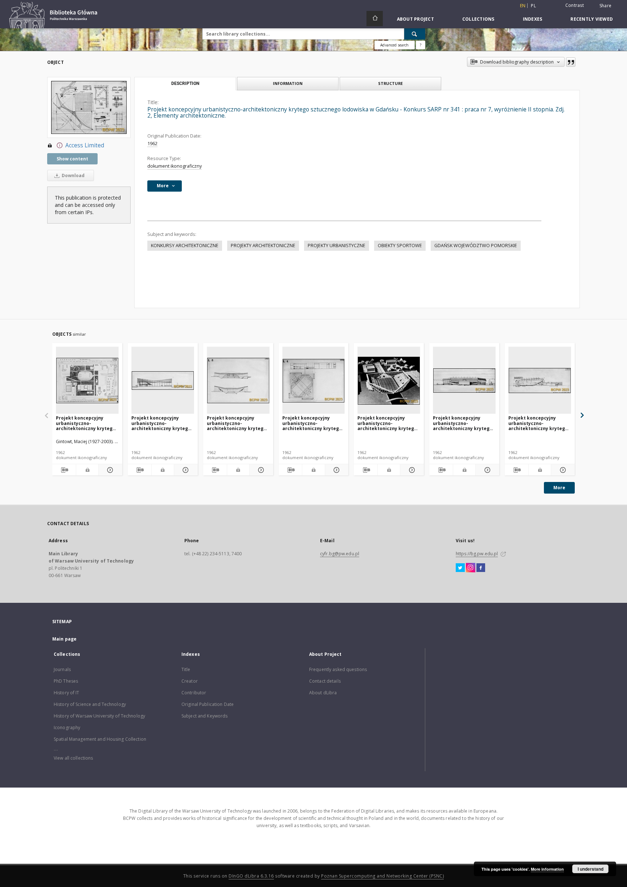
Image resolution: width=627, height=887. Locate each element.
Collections (478, 19)
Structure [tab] (390, 83)
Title (185, 669)
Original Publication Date (207, 704)
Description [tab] (185, 83)
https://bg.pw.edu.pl (477, 554)
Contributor (193, 693)
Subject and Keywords (204, 716)
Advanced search (394, 45)
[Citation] (570, 62)
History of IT (66, 693)
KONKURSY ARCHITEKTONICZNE (184, 245)
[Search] (414, 34)
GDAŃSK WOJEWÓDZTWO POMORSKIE (475, 245)
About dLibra (323, 693)
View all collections (73, 758)
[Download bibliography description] (64, 470)
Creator (189, 681)
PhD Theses (66, 681)
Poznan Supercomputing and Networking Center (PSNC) (382, 876)
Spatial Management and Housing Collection (100, 739)
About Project (415, 19)
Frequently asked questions (338, 669)
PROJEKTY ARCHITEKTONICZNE (263, 245)
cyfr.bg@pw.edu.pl (339, 554)
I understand (590, 869)
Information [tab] (288, 83)
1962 (152, 143)
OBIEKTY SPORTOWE (400, 245)
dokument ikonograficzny (174, 166)
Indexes (532, 19)
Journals (62, 669)
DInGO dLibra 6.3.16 (251, 876)
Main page (64, 639)
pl (533, 5)
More (559, 488)
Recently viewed (591, 19)
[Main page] (374, 18)
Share (605, 6)
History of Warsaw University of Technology (99, 716)
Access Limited (84, 145)
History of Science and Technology (90, 704)
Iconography (67, 727)
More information (547, 869)
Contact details (325, 681)
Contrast (574, 5)
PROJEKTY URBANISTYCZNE (336, 245)
